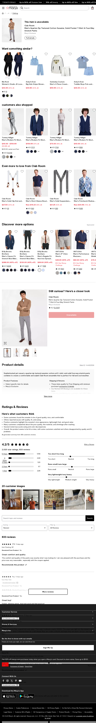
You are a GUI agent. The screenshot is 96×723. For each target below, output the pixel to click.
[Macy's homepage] (3, 13)
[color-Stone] (68, 273)
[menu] (3, 8)
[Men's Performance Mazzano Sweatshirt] (81, 239)
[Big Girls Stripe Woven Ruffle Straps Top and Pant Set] (37, 65)
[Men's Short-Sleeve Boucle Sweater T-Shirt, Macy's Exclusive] (37, 183)
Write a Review (89, 444)
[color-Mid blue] (61, 273)
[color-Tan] (7, 156)
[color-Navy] (31, 151)
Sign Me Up (48, 648)
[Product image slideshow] (24, 317)
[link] (13, 89)
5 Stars (4, 454)
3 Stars (4, 462)
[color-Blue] (3, 270)
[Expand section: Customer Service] (48, 612)
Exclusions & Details (17, 666)
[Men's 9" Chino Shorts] (63, 239)
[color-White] (39, 270)
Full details (30, 38)
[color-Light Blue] (43, 270)
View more (48, 396)
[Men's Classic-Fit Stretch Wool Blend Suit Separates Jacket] (10, 239)
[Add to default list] (22, 54)
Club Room (29, 25)
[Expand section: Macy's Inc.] (48, 630)
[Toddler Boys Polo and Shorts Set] (85, 65)
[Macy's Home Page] (12, 8)
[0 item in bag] (92, 8)
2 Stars (4, 466)
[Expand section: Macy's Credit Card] (48, 618)
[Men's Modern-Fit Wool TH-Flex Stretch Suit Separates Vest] (85, 121)
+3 (86, 151)
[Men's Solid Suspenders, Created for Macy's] (61, 183)
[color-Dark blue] (75, 273)
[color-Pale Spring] (35, 212)
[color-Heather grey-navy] (11, 95)
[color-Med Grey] (15, 270)
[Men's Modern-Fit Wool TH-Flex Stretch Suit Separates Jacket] (37, 121)
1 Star (4, 471)
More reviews (48, 592)
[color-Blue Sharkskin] (27, 151)
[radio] (4, 96)
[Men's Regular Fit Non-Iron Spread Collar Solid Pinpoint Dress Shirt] (46, 239)
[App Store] (9, 696)
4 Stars (5, 458)
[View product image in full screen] (5, 343)
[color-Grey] (57, 273)
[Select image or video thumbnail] (7, 352)
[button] (8, 13)
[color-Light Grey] (3, 156)
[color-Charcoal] (11, 270)
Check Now (28, 666)
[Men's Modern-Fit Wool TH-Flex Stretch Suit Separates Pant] (61, 121)
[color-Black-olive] (7, 95)
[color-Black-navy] (3, 95)
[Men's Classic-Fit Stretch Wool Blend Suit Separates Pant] (28, 239)
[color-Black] (11, 156)
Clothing (15, 13)
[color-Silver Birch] (31, 212)
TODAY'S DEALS (9, 2)
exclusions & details (66, 386)
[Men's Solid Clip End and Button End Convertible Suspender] (13, 183)
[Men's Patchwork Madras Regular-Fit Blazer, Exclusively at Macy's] (85, 183)
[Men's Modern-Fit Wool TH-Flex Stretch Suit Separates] (13, 121)
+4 (14, 157)
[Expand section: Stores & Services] (48, 624)
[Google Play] (27, 696)
